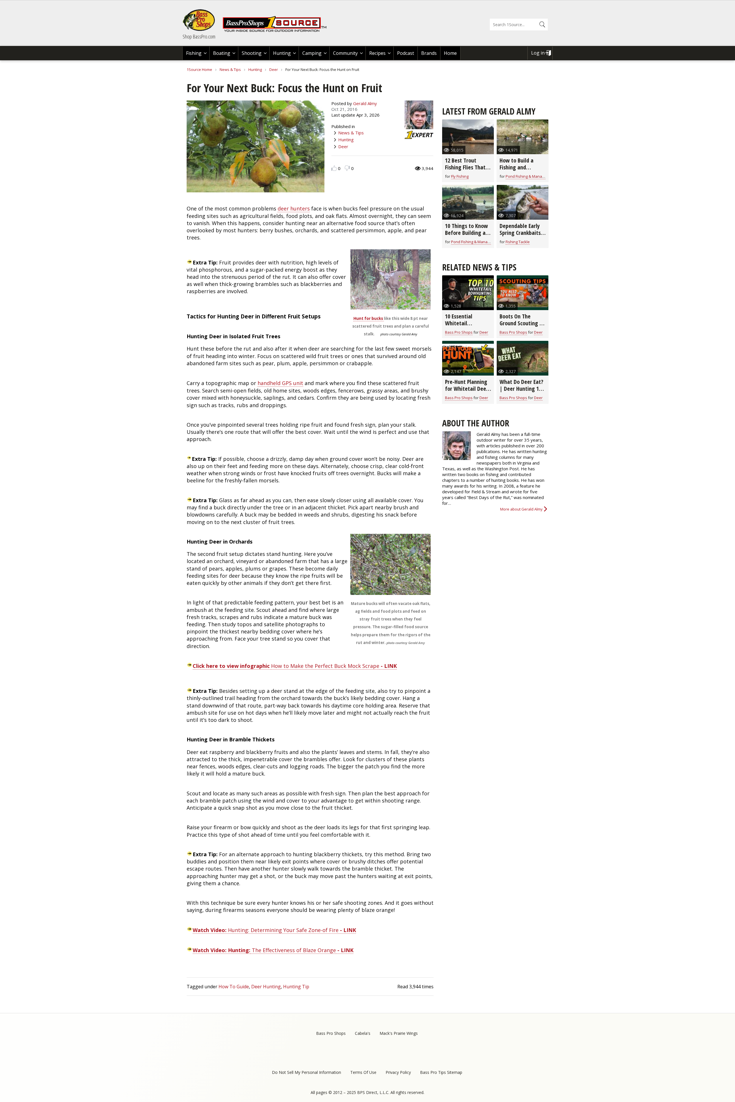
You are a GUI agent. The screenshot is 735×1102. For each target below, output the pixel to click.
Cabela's (362, 1033)
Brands (429, 53)
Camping (312, 53)
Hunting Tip (296, 986)
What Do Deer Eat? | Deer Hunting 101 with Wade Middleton (522, 392)
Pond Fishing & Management (530, 176)
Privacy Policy (398, 1072)
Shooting (252, 53)
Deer (273, 69)
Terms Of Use (363, 1072)
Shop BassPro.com (199, 36)
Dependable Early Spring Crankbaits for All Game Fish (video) (520, 236)
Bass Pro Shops (459, 332)
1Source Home (199, 69)
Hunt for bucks (368, 318)
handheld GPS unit (280, 383)
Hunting (282, 53)
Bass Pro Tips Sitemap (441, 1072)
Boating (221, 53)
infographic (232, 665)
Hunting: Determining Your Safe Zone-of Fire (274, 930)
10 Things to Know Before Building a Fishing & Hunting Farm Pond (466, 236)
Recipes (377, 53)
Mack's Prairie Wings (399, 1033)
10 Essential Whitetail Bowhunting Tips (464, 323)
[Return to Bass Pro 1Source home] (277, 31)
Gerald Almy (365, 103)
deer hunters (294, 208)
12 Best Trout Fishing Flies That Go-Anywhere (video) (465, 170)
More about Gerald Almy (521, 509)
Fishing (194, 53)
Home (450, 53)
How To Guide (233, 986)
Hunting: (221, 950)
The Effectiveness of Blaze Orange (293, 950)
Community (345, 53)
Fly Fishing (460, 176)
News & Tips (230, 69)
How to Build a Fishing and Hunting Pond (516, 167)
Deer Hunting (266, 986)
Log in (538, 53)
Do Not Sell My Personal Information (306, 1072)
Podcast (405, 53)
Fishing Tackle (518, 241)
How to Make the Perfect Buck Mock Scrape (325, 665)
